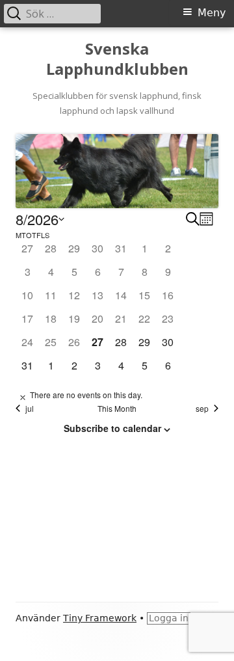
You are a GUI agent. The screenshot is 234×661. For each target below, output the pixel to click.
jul (29, 408)
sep (202, 408)
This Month (117, 408)
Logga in (168, 618)
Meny (212, 13)
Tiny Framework (99, 618)
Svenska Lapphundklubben (117, 59)
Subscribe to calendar (112, 428)
